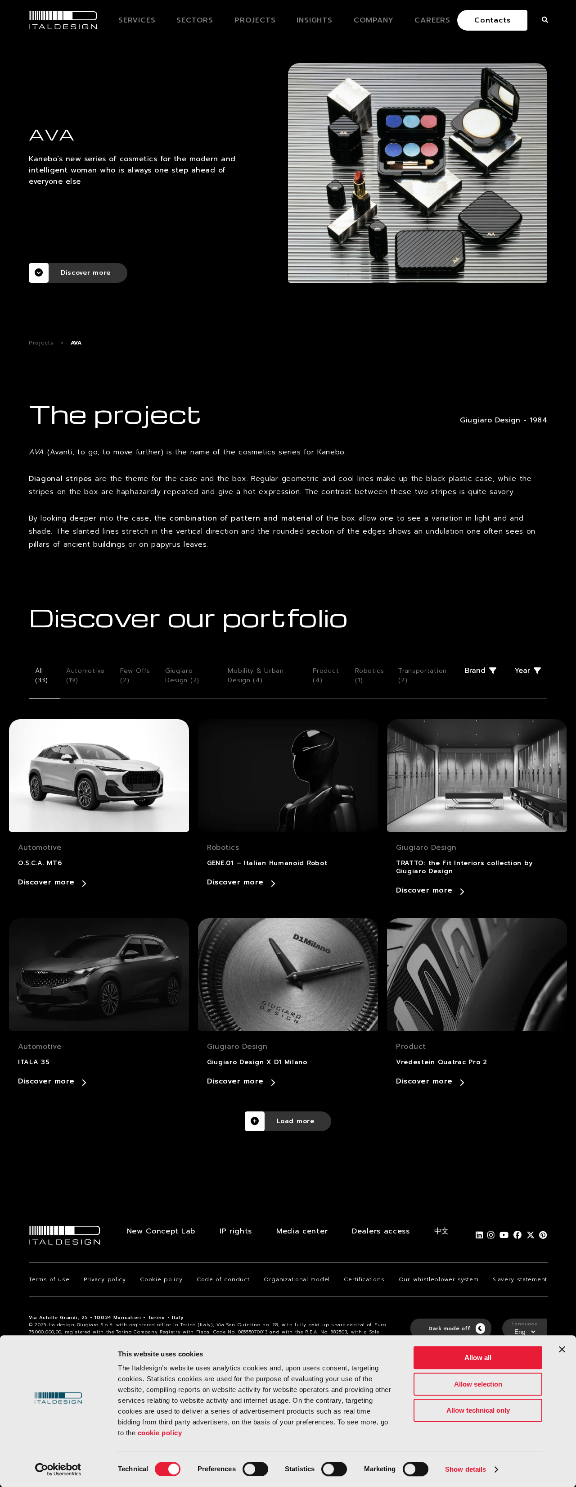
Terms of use (49, 1279)
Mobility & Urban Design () (256, 675)
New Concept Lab (161, 1231)
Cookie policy (161, 1279)
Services (136, 20)
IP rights (236, 1231)
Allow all (477, 1357)
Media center (302, 1231)
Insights (314, 20)
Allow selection (478, 1384)
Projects (254, 20)
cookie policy (160, 1433)
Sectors (194, 20)
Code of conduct (223, 1279)
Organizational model (297, 1279)
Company (374, 20)
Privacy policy (105, 1279)
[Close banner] (562, 1349)
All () (41, 675)
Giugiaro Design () (182, 675)
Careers (432, 20)
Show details (465, 1469)
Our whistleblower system (439, 1279)
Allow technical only (478, 1410)
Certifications (364, 1279)
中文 (441, 1231)
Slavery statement (520, 1279)
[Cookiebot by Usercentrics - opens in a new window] (58, 1469)
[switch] (255, 1469)
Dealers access (381, 1231)
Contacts (492, 20)
